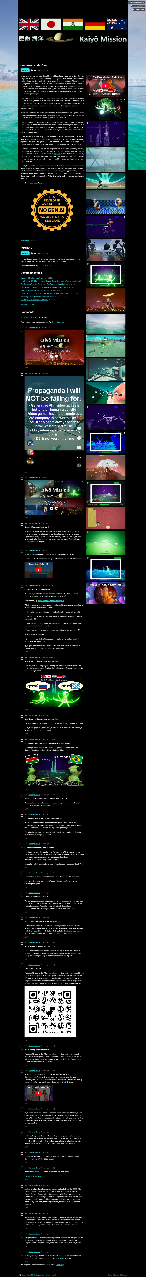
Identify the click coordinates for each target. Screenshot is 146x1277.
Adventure (116, 1275)
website (50, 151)
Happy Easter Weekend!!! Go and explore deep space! (42, 287)
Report (48, 1275)
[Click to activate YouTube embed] (39, 570)
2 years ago (45, 715)
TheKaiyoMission (34, 328)
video (62, 1258)
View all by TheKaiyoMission (35, 1275)
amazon (57, 154)
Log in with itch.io (27, 317)
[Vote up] (22, 327)
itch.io (24, 1275)
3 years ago (45, 893)
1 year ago (44, 373)
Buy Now (25, 70)
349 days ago (45, 328)
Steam (74, 156)
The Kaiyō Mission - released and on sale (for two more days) (44, 293)
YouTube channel (63, 151)
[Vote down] (22, 330)
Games (110, 1275)
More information (28, 240)
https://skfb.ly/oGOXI (33, 1176)
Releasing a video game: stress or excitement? (38, 296)
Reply (26, 367)
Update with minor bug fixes (32, 278)
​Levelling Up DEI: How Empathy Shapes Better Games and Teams (46, 281)
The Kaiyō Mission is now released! (34, 299)
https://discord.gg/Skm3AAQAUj (51, 601)
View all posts (26, 304)
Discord (24, 161)
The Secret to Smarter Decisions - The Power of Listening (43, 284)
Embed (54, 1275)
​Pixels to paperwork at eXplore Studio (35, 290)
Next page (60, 322)
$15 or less (123, 1275)
